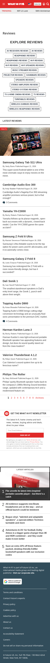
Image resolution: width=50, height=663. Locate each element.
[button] (47, 4)
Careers (6, 639)
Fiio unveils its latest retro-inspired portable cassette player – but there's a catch (25, 494)
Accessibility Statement (13, 633)
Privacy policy (9, 604)
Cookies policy (9, 610)
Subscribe (37, 4)
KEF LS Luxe (22, 11)
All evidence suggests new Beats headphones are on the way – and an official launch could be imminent (24, 507)
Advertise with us (11, 616)
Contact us (8, 628)
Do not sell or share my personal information (23, 645)
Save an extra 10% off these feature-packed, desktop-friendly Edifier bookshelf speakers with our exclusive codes (25, 550)
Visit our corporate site (23, 573)
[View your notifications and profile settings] (23, 4)
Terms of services (32, 440)
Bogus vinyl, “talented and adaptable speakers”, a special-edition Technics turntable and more (24, 520)
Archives (39, 398)
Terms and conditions (13, 592)
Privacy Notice (34, 442)
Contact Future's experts (14, 598)
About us (7, 622)
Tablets (4, 129)
